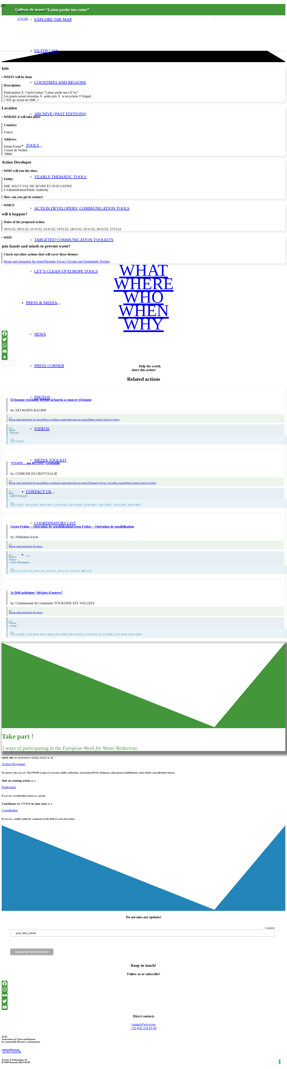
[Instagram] (143, 989)
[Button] (10, 417)
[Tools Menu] (40, 146)
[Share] (143, 357)
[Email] (143, 351)
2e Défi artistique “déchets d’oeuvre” (37, 592)
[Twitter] (143, 339)
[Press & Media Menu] (59, 304)
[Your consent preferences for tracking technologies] (280, 1062)
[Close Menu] (27, 556)
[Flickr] (143, 995)
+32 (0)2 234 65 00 (11, 1052)
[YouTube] (143, 1007)
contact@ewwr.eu (11, 1049)
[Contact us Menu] (52, 493)
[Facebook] (143, 333)
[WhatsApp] (143, 345)
